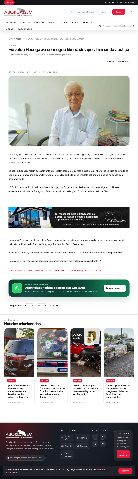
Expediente (69, 446)
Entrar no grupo (113, 288)
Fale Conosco (25, 29)
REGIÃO (75, 23)
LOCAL (52, 23)
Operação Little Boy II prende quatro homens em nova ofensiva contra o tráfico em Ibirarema (18, 391)
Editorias (11, 23)
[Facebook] (103, 437)
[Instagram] (95, 444)
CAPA (10, 39)
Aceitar (125, 471)
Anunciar (123, 455)
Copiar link (54, 306)
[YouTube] (103, 444)
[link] (19, 367)
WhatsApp (42, 306)
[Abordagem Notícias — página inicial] (21, 12)
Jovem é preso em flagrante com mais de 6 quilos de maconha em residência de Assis (52, 391)
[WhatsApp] (95, 437)
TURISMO (87, 23)
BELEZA (26, 23)
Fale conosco (69, 454)
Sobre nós (67, 437)
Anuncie (83, 446)
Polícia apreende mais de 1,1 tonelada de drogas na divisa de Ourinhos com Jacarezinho (118, 391)
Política (83, 438)
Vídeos (9, 29)
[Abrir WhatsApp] (130, 12)
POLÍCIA (63, 23)
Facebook (29, 306)
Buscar (119, 12)
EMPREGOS (39, 23)
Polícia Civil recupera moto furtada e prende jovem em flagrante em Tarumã (85, 390)
